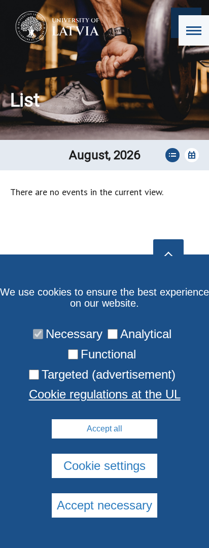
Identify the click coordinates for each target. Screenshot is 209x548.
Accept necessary (104, 505)
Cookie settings (104, 465)
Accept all (104, 428)
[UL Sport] (54, 27)
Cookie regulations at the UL (105, 394)
